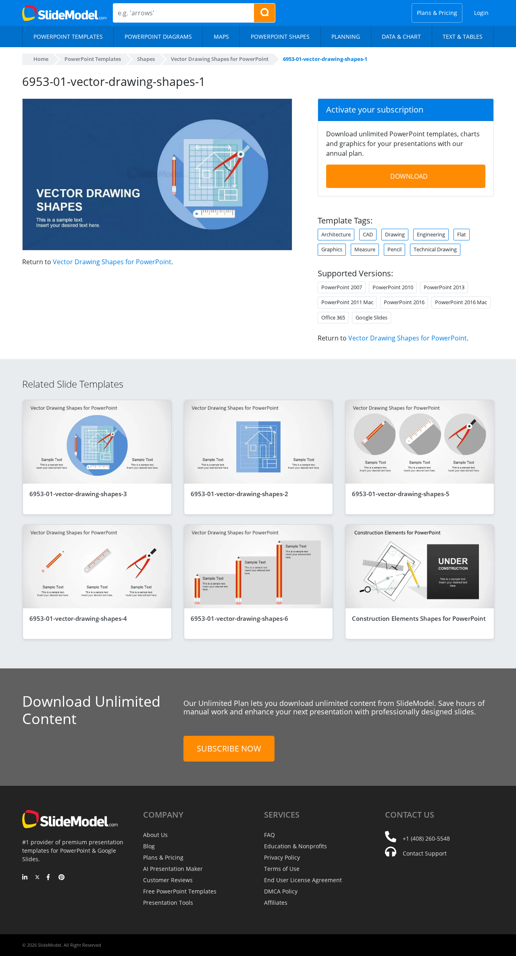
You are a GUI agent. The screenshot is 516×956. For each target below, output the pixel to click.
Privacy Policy (282, 857)
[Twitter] (37, 877)
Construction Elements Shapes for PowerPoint (419, 618)
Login (481, 13)
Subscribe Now (229, 748)
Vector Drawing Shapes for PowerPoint (112, 261)
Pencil (394, 249)
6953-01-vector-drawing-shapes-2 (239, 494)
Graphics (331, 249)
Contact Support (425, 853)
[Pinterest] (61, 877)
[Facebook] (49, 877)
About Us (155, 835)
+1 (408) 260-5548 (426, 838)
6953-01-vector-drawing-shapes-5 (400, 494)
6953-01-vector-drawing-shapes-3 (78, 494)
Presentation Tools (168, 902)
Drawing (395, 234)
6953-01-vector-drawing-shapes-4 (78, 618)
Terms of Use (282, 869)
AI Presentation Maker (173, 869)
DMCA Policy (281, 891)
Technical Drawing (435, 249)
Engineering (431, 234)
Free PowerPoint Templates (179, 891)
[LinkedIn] (25, 877)
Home (40, 59)
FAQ (269, 835)
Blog (149, 846)
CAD (368, 234)
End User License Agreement (303, 880)
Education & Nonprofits (295, 846)
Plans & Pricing (437, 13)
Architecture (336, 234)
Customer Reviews (168, 880)
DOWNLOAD (409, 176)
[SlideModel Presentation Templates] (64, 13)
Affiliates (275, 902)
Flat (461, 234)
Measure (364, 249)
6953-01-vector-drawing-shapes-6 (239, 618)
